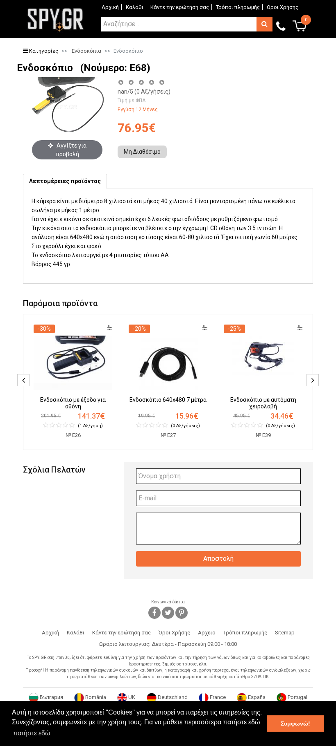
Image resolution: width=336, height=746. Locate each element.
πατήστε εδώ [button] (31, 733)
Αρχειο (207, 633)
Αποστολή (218, 558)
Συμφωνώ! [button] (295, 723)
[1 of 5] (121, 82)
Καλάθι (134, 7)
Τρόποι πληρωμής (238, 7)
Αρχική (110, 7)
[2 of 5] (131, 82)
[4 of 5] (151, 82)
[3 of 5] (141, 82)
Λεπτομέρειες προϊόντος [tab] (65, 181)
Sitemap (285, 633)
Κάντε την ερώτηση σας (179, 7)
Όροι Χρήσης (282, 7)
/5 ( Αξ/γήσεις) (144, 91)
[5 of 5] (162, 82)
